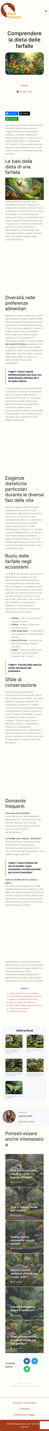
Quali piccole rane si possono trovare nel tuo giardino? (23, 1340)
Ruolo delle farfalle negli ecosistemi (24, 1005)
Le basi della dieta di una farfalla (22, 993)
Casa (19, 1383)
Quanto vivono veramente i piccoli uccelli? (13, 1074)
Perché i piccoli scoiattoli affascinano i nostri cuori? (35, 1074)
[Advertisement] (24, 269)
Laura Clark (25, 1116)
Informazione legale (24, 1414)
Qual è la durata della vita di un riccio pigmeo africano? (13, 1051)
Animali (24, 85)
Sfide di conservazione (18, 1008)
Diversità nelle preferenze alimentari (24, 996)
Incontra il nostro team (24, 1402)
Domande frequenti (17, 1011)
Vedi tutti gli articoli (26, 1121)
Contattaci (24, 1408)
